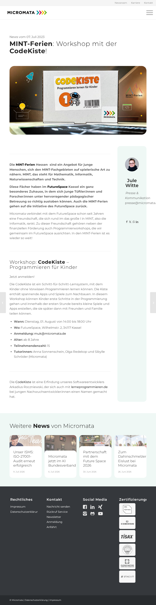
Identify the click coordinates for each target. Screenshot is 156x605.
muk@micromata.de (50, 333)
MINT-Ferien (25, 164)
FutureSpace (57, 187)
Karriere (135, 2)
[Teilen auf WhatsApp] (133, 222)
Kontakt (148, 2)
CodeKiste (23, 382)
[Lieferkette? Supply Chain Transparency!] (153, 302)
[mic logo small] (27, 12)
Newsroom (121, 2)
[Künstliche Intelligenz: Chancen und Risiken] (3, 302)
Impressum (17, 506)
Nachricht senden (58, 506)
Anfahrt (52, 527)
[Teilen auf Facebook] (126, 222)
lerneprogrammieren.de (89, 387)
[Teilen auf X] (130, 222)
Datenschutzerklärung (25, 511)
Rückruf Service (57, 511)
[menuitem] (121, 3)
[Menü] (148, 12)
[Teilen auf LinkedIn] (137, 222)
